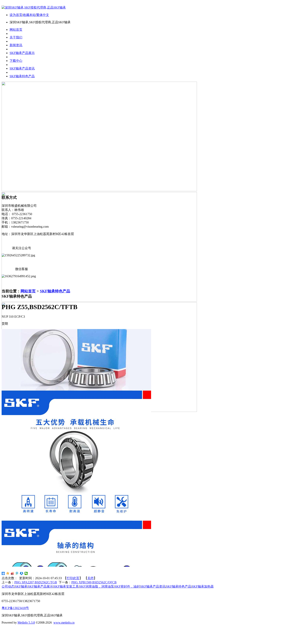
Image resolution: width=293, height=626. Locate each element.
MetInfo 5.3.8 (26, 622)
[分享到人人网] (21, 573)
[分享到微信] (26, 573)
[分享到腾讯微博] (17, 573)
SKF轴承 (21, 586)
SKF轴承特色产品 (55, 291)
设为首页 (16, 15)
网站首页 (28, 291)
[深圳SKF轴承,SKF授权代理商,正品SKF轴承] (34, 7)
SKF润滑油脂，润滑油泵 (96, 586)
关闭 (90, 578)
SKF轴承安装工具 (66, 586)
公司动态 (8, 586)
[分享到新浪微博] (12, 573)
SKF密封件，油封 (127, 586)
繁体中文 (42, 15)
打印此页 (73, 578)
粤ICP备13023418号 (15, 608)
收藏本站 (29, 15)
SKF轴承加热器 (203, 586)
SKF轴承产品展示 (40, 586)
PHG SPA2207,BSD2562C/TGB (35, 582)
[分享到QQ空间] (8, 573)
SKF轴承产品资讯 (152, 586)
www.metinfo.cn (64, 622)
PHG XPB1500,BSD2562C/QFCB (94, 582)
